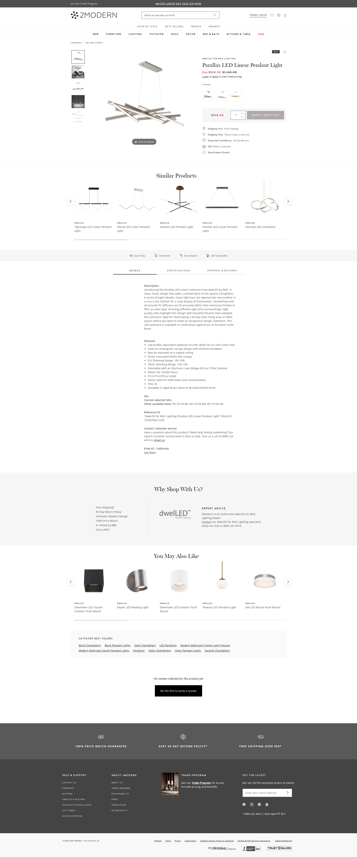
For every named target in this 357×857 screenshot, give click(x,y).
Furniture (113, 34)
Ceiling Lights (94, 43)
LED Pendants (168, 645)
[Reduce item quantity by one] (243, 118)
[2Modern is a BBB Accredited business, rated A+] (251, 850)
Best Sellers (174, 26)
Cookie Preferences (283, 841)
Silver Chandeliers (159, 650)
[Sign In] (278, 15)
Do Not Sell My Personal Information (254, 840)
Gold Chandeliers (145, 645)
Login (205, 76)
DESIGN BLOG (119, 805)
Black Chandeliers (90, 645)
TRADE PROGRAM (121, 788)
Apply (215, 76)
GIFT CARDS (68, 810)
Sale (261, 34)
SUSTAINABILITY (120, 794)
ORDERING (68, 788)
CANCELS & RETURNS (73, 799)
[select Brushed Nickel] (221, 95)
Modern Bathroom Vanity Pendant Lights (104, 650)
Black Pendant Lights (118, 645)
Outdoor (156, 34)
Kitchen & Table (239, 34)
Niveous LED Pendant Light (219, 607)
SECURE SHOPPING (72, 816)
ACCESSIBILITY (120, 810)
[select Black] (207, 95)
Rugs (175, 34)
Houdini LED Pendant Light (176, 227)
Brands (214, 26)
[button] (285, 15)
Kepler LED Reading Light (133, 607)
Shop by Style (147, 26)
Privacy (178, 840)
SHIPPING (67, 794)
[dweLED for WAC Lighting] (175, 514)
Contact (206, 522)
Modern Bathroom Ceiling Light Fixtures (205, 645)
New (96, 34)
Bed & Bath (211, 34)
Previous (91, 98)
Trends (196, 26)
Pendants (139, 650)
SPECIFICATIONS (178, 270)
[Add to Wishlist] (284, 52)
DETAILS (135, 270)
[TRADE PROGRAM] (194, 784)
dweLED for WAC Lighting (219, 58)
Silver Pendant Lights (188, 650)
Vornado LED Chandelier (260, 227)
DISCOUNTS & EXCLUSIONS (76, 805)
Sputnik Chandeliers (217, 650)
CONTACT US (69, 783)
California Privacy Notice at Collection (217, 840)
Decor (191, 34)
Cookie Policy (190, 840)
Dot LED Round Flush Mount (262, 607)
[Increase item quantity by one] (243, 112)
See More (150, 452)
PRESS (115, 799)
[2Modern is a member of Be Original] (222, 848)
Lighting (135, 34)
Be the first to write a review (178, 691)
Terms (168, 840)
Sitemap (158, 840)
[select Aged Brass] (235, 95)
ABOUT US (117, 783)
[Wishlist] (272, 15)
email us (159, 440)
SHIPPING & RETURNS (222, 270)
